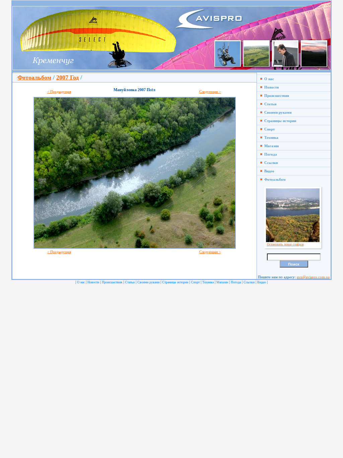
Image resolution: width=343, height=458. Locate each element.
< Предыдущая (59, 92)
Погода (269, 154)
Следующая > (210, 92)
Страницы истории (279, 121)
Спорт (268, 129)
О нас (268, 79)
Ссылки (270, 163)
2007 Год (67, 77)
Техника (270, 137)
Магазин (270, 146)
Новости (270, 87)
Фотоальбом (34, 77)
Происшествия (275, 96)
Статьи (269, 104)
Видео (268, 171)
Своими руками (276, 112)
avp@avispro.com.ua (313, 277)
